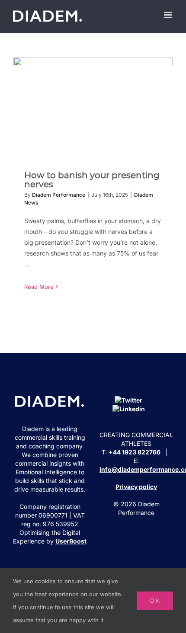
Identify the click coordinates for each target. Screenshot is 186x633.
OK (154, 600)
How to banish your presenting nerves (93, 107)
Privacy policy (136, 486)
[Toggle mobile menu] (168, 14)
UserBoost (71, 541)
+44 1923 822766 (134, 452)
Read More (39, 286)
